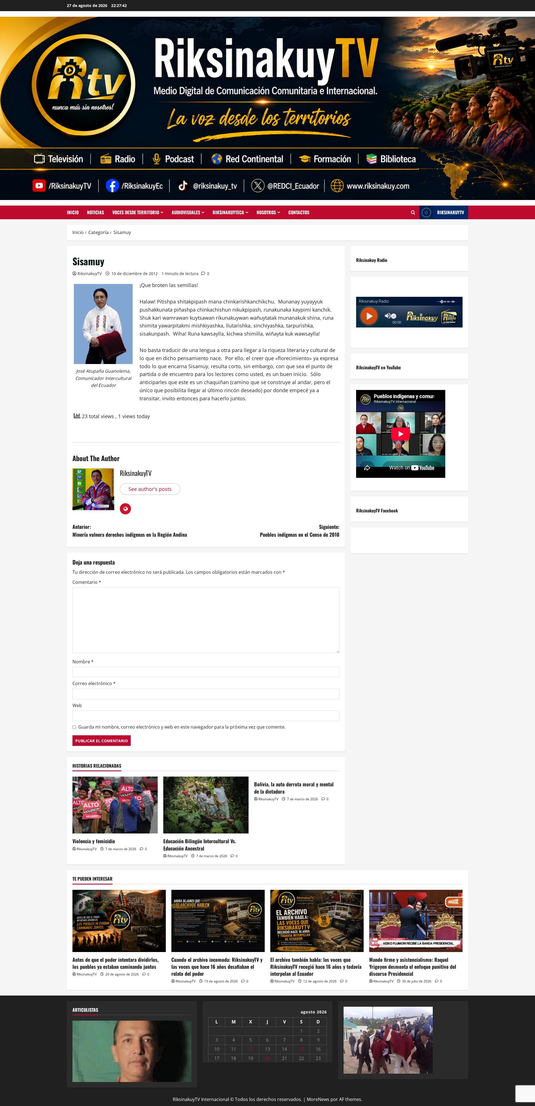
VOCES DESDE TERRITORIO (135, 212)
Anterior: (129, 530)
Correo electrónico (94, 683)
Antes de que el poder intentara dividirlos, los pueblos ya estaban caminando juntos (115, 963)
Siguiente (184, 1050)
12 (250, 1049)
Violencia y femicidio (93, 841)
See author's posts (150, 489)
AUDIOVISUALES (186, 212)
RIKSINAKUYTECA (228, 212)
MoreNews (318, 1099)
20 (267, 1058)
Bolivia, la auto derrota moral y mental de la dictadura (294, 787)
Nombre (83, 662)
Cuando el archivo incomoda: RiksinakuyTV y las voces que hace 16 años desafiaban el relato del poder (216, 966)
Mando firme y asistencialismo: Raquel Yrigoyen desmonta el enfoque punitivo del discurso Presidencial (412, 966)
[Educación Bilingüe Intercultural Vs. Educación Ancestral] (206, 805)
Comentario (86, 582)
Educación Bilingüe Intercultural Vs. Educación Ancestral (199, 844)
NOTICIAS (95, 212)
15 (301, 1049)
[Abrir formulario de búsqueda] (413, 212)
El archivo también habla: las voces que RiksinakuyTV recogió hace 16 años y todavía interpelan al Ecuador (315, 966)
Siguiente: (299, 530)
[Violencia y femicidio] (115, 805)
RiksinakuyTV (450, 212)
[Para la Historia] (388, 1040)
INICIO (73, 212)
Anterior (79, 1050)
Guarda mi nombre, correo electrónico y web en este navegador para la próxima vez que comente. (182, 727)
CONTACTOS (298, 212)
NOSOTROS (266, 212)
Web (77, 705)
